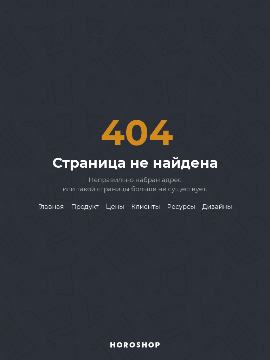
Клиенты (145, 207)
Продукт (85, 207)
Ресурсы (181, 207)
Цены (115, 207)
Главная (51, 207)
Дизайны (217, 207)
